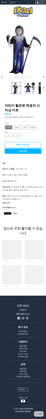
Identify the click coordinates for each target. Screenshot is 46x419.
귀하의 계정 (23, 348)
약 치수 (7, 124)
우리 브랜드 (23, 331)
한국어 (12, 2)
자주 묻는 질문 (23, 356)
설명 (4, 163)
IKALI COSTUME (26, 409)
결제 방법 (23, 346)
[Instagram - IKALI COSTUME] (23, 318)
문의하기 (23, 310)
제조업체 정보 (23, 334)
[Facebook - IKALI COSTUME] (18, 318)
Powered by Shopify (23, 411)
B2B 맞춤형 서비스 (9, 207)
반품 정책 (5, 203)
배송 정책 (23, 371)
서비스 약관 (23, 374)
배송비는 (16, 117)
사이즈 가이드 (23, 354)
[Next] (43, 77)
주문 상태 (23, 351)
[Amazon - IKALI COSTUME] (27, 318)
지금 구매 (23, 151)
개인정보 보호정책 (23, 376)
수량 (6, 132)
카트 (41, 2)
